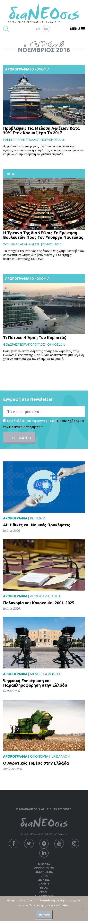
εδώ (65, 905)
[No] (83, 908)
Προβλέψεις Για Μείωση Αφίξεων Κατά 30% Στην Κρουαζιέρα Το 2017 (41, 130)
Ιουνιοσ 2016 (51, 244)
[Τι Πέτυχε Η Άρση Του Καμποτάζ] (44, 309)
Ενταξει (44, 914)
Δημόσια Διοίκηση (45, 596)
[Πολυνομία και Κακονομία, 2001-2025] (44, 565)
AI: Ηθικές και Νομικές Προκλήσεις (36, 525)
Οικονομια (40, 69)
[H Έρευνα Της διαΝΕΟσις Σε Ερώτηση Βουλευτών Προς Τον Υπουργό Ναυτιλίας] (44, 204)
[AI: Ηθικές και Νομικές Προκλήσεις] (44, 487)
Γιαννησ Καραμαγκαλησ (21, 139)
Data (44, 875)
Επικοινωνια (44, 895)
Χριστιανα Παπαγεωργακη (21, 244)
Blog (11, 174)
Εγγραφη (19, 438)
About (44, 891)
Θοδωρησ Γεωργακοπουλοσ (24, 344)
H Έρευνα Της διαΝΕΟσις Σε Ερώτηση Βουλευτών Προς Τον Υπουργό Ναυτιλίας (43, 235)
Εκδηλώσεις (44, 871)
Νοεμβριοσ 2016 (53, 139)
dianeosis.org (47, 900)
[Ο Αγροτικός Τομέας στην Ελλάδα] (44, 725)
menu (75, 29)
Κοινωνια (37, 518)
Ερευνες (44, 863)
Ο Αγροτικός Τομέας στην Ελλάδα (36, 763)
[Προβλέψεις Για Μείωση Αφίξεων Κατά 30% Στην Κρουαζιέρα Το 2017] (44, 99)
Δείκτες (44, 879)
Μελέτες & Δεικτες (45, 674)
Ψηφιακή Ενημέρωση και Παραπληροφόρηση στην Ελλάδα (35, 683)
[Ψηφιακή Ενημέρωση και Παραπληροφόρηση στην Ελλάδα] (44, 643)
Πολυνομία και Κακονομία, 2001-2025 (38, 602)
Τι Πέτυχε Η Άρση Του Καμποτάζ (34, 337)
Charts (44, 883)
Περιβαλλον (59, 756)
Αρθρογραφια (17, 69)
